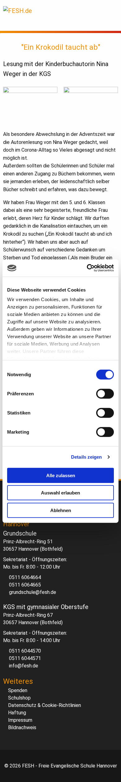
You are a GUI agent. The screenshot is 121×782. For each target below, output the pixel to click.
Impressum (20, 720)
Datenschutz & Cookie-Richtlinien (44, 705)
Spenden (17, 690)
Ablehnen (60, 510)
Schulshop (19, 698)
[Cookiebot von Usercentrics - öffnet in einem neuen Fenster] (87, 268)
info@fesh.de (23, 666)
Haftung (17, 713)
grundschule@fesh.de (32, 592)
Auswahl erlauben (60, 492)
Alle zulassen (60, 475)
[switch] (105, 393)
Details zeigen (86, 457)
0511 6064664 (25, 577)
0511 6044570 (25, 651)
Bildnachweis (22, 727)
